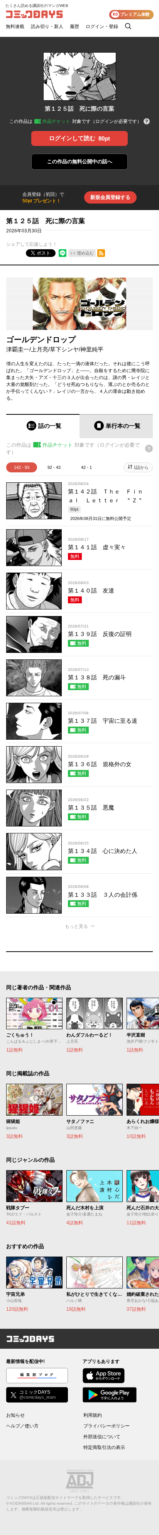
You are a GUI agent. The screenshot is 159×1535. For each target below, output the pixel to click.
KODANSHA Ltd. (25, 1503)
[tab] (43, 426)
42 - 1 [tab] (86, 467)
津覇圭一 (17, 349)
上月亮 (39, 349)
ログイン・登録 (102, 26)
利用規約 (92, 1415)
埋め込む (85, 253)
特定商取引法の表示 (104, 1447)
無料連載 (15, 26)
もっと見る (76, 926)
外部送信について (101, 1436)
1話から (141, 467)
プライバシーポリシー (106, 1426)
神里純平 (91, 349)
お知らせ (15, 1415)
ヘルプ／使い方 (22, 1426)
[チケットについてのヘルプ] (147, 122)
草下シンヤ (64, 349)
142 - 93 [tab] (21, 467)
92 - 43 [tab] (54, 467)
